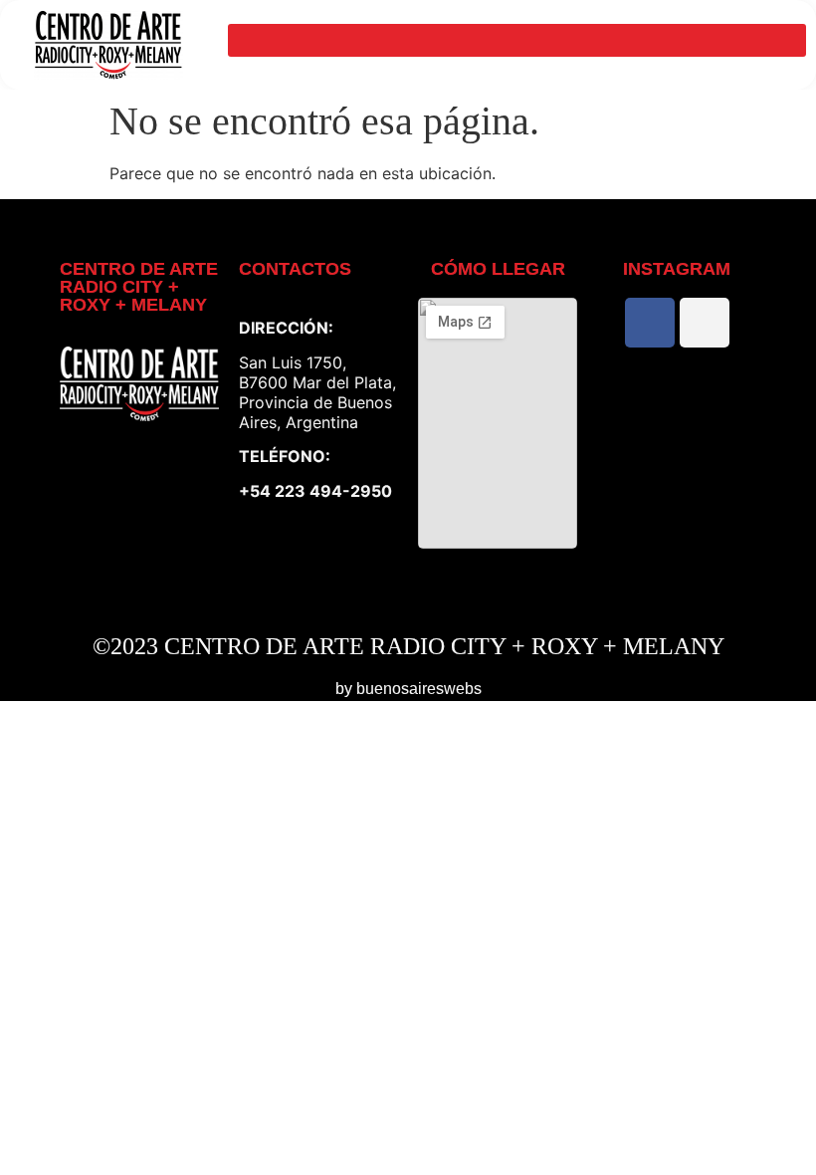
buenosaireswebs (419, 688)
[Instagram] (704, 323)
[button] (517, 40)
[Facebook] (650, 323)
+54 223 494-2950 (315, 491)
